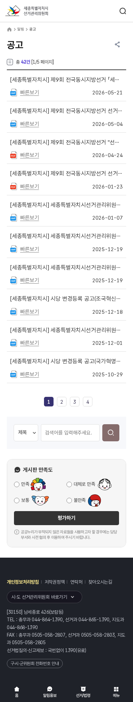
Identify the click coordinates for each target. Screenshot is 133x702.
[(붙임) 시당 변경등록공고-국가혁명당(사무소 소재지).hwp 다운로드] (13, 374)
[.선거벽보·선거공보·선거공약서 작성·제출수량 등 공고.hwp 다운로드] (13, 123)
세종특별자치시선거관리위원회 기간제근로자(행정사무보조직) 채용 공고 (66, 236)
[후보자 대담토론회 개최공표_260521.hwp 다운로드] (13, 92)
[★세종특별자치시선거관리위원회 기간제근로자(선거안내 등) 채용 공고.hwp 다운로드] (13, 217)
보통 (25, 500)
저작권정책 (55, 582)
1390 (70, 650)
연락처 (76, 582)
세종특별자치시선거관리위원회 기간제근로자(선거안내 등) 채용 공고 (66, 205)
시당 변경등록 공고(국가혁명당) (66, 361)
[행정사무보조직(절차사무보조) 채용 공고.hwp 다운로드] (13, 248)
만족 (25, 484)
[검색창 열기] (123, 11)
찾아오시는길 (100, 582)
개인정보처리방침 (23, 582)
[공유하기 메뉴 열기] (117, 44)
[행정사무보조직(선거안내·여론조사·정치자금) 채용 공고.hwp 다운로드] (13, 280)
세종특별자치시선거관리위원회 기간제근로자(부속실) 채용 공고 (66, 330)
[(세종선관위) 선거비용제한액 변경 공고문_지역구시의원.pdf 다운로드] (13, 154)
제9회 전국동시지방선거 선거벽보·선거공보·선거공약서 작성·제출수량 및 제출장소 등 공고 (66, 110)
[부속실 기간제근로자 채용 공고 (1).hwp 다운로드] (13, 342)
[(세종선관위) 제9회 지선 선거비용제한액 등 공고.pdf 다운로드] (13, 186)
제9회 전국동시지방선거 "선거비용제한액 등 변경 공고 (66, 142)
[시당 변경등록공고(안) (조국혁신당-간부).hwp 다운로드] (13, 311)
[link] (48, 402)
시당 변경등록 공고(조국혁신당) (66, 298)
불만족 (80, 500)
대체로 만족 (84, 484)
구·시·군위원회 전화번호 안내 (35, 663)
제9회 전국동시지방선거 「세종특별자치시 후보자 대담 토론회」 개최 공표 (66, 79)
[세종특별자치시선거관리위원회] (39, 11)
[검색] (110, 432)
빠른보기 (29, 92)
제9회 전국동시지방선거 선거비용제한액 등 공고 (66, 173)
